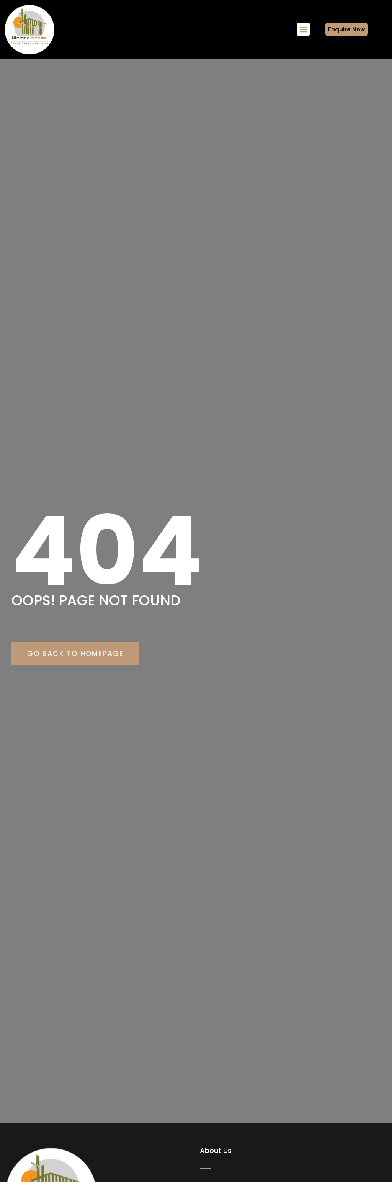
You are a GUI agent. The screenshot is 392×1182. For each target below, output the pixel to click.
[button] (303, 29)
